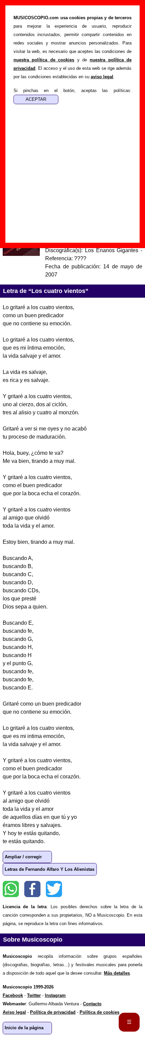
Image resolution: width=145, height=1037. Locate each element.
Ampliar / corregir (23, 856)
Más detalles (117, 973)
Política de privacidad (53, 1012)
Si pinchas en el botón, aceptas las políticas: (72, 90)
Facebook (32, 889)
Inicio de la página (24, 1027)
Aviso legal (14, 1012)
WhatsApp (11, 889)
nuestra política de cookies (43, 59)
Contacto (92, 1003)
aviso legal (102, 76)
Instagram (55, 995)
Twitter (54, 889)
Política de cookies (99, 1012)
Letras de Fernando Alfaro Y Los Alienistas (49, 869)
